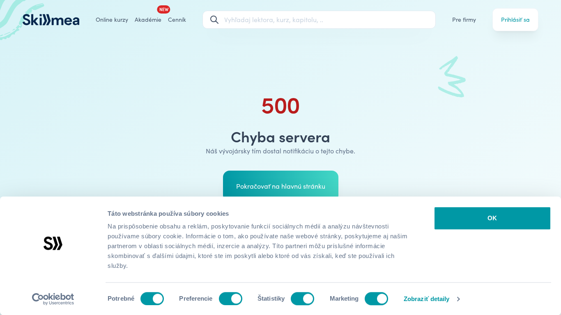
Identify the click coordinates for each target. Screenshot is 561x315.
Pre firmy (464, 19)
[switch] (230, 298)
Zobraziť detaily (427, 298)
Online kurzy (112, 19)
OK (492, 218)
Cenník (177, 19)
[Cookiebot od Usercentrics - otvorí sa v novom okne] (53, 299)
